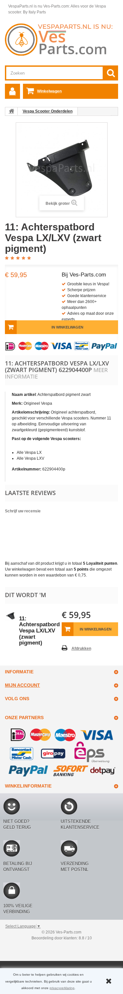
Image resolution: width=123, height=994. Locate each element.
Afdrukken (81, 648)
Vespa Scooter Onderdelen (47, 111)
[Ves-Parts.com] (61, 39)
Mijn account (22, 685)
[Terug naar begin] (11, 111)
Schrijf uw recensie (23, 511)
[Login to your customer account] (12, 91)
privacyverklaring (62, 988)
